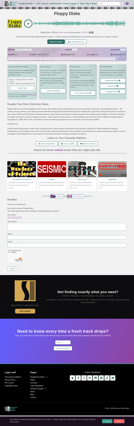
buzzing (11, 58)
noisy (112, 58)
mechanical (94, 58)
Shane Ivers (62, 32)
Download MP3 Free (77, 42)
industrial (79, 58)
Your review (12, 221)
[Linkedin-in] (89, 378)
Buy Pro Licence (56, 42)
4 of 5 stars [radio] (17, 217)
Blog (87, 3)
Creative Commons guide (28, 94)
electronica (46, 58)
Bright (75, 49)
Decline (119, 421)
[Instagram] (84, 378)
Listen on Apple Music (47, 143)
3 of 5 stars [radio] (14, 217)
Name (10, 234)
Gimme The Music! (63, 348)
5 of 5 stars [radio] (20, 217)
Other (29, 49)
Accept (107, 421)
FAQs (38, 3)
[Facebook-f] (78, 378)
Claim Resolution (55, 3)
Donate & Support (69, 3)
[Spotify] (101, 378)
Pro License (9, 383)
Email (10, 242)
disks (32, 58)
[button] (28, 23)
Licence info (112, 86)
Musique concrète (104, 58)
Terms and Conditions (13, 377)
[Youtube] (112, 378)
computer (25, 58)
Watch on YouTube (88, 143)
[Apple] (72, 378)
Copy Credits (22, 88)
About (82, 3)
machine (86, 58)
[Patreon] (95, 378)
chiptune (18, 58)
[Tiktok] (107, 378)
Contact (93, 3)
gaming (72, 58)
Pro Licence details (82, 93)
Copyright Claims (11, 386)
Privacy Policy (10, 380)
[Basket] (127, 3)
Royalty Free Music (26, 3)
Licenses (45, 3)
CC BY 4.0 (85, 32)
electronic (38, 58)
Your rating (11, 215)
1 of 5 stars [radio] (8, 217)
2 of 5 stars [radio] (11, 217)
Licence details (52, 91)
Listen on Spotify (68, 143)
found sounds (64, 58)
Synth (123, 49)
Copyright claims (112, 91)
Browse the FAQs (112, 80)
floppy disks (55, 58)
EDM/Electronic (21, 49)
